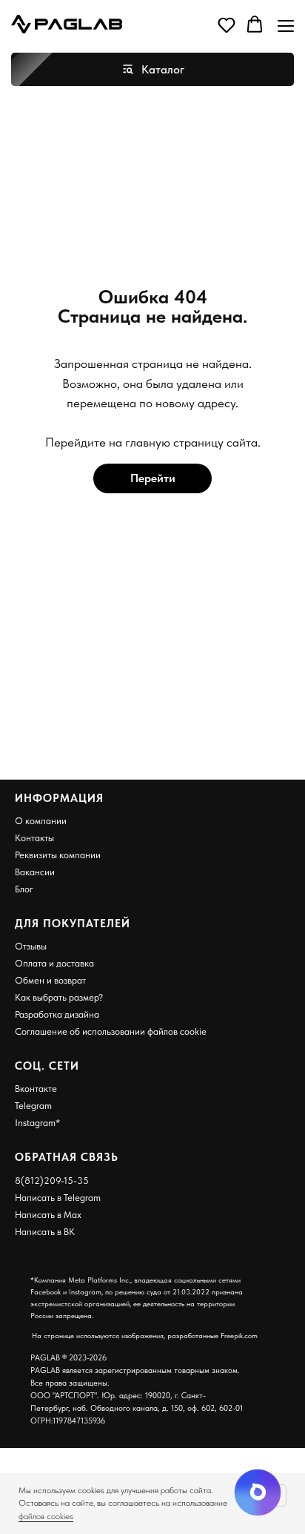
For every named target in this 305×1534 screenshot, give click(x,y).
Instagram (35, 1122)
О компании (41, 820)
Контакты (34, 837)
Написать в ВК (45, 1231)
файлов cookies (46, 1516)
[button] (226, 24)
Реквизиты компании (58, 854)
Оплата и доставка (54, 963)
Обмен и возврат (50, 980)
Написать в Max (48, 1214)
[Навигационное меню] (286, 25)
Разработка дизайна (57, 1014)
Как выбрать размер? (59, 997)
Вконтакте (36, 1088)
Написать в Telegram (58, 1197)
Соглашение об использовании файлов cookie (111, 1031)
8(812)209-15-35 (52, 1180)
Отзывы (31, 946)
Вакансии (35, 872)
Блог (24, 889)
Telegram (33, 1105)
